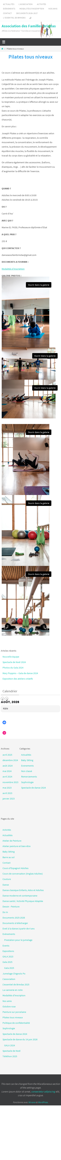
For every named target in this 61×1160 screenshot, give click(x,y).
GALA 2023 (8, 956)
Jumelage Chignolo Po (14, 973)
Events (6, 945)
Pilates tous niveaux (13, 1017)
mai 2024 (7, 771)
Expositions (8, 951)
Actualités (8, 4)
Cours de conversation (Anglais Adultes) (23, 873)
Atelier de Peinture (12, 840)
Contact (7, 13)
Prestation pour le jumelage (18, 940)
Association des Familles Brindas (29, 26)
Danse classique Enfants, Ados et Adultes (23, 890)
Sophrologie (27, 782)
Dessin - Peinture (11, 906)
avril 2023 (7, 793)
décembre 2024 (10, 760)
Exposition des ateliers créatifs (18, 678)
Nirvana (32, 1102)
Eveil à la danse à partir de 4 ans (19, 928)
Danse (6, 884)
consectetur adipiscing (43, 1091)
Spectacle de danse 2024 (33, 787)
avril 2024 (7, 776)
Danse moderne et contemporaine (20, 895)
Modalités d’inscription (31, 8)
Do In (5, 912)
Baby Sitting (27, 760)
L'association (9, 979)
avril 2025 (7, 754)
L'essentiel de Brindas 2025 (16, 984)
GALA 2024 (9, 1045)
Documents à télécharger (15, 923)
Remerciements (29, 776)
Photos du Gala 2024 (13, 667)
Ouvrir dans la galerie (38, 284)
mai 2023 (7, 787)
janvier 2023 (9, 798)
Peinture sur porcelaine (14, 1011)
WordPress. (43, 1102)
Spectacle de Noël (12, 1050)
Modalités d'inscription (14, 995)
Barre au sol (9, 857)
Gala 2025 (7, 962)
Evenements (27, 765)
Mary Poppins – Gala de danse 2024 (20, 673)
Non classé (26, 771)
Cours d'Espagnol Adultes (15, 868)
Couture (7, 879)
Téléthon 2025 (10, 1056)
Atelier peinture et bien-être (16, 846)
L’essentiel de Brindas (14, 17)
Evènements (9, 8)
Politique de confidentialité (16, 1022)
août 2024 (8, 765)
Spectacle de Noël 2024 (14, 662)
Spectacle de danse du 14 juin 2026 (20, 1039)
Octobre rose (9, 1006)
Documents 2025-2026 (14, 917)
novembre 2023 (10, 782)
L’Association (26, 4)
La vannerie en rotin (13, 989)
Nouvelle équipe (11, 656)
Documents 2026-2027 (27, 13)
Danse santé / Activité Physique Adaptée (23, 901)
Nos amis (52, 8)
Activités (41, 4)
